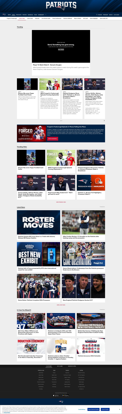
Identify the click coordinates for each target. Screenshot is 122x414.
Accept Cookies (105, 409)
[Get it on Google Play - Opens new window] (66, 396)
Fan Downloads (81, 379)
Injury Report (54, 377)
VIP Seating (67, 379)
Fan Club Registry (81, 375)
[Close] (119, 409)
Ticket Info (67, 372)
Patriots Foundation (41, 381)
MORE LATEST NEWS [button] (61, 304)
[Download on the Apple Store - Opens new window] (56, 395)
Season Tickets (67, 377)
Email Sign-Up (81, 377)
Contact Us (81, 388)
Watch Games (67, 386)
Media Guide (81, 384)
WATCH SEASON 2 (52, 138)
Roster (54, 372)
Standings (54, 386)
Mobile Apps (81, 381)
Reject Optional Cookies (93, 409)
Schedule (54, 384)
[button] (61, 49)
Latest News (41, 372)
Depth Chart (54, 375)
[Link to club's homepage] (4, 14)
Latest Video (41, 375)
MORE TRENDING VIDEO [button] (61, 202)
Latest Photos (41, 379)
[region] (61, 409)
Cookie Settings (81, 409)
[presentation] (104, 121)
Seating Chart (67, 381)
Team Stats (54, 379)
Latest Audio (41, 377)
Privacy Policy (7, 412)
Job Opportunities (81, 386)
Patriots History (41, 384)
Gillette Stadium (67, 384)
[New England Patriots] (61, 402)
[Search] (96, 15)
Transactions (54, 381)
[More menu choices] (45, 14)
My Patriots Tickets (67, 375)
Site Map (41, 388)
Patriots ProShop (81, 372)
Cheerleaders (40, 386)
